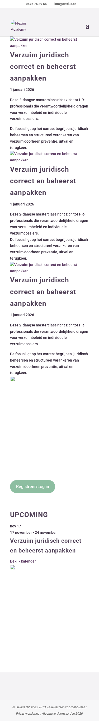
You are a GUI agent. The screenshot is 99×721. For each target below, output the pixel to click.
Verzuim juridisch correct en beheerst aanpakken (43, 66)
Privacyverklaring (28, 713)
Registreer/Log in (32, 486)
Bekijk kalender (23, 561)
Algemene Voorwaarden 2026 (62, 713)
